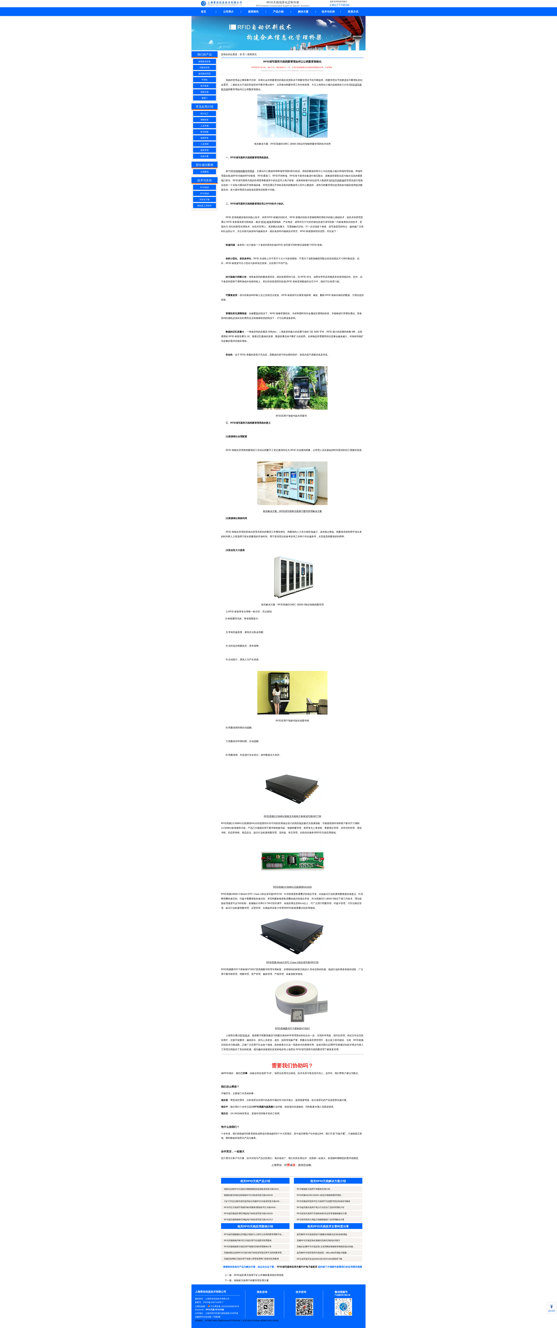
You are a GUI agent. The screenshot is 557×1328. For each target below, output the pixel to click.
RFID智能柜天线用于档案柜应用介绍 (313, 1189)
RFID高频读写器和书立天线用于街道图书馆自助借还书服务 (323, 1201)
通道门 (204, 98)
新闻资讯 (253, 11)
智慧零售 (204, 138)
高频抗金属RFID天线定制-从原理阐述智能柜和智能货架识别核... (326, 1246)
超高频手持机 (266, 1320)
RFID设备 (255, 1320)
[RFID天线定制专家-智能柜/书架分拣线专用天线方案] (222, 4)
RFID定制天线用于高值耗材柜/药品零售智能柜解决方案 (322, 1213)
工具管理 (204, 144)
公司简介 (228, 11)
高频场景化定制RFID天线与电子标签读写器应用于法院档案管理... (253, 1252)
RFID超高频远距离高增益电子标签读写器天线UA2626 (248, 1213)
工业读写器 (245, 1320)
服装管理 (204, 150)
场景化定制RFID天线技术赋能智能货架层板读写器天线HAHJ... (252, 1189)
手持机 (204, 80)
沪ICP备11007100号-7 (213, 1302)
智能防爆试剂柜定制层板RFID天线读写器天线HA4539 (248, 1195)
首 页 (242, 54)
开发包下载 (204, 199)
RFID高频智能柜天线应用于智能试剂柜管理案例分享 (247, 1246)
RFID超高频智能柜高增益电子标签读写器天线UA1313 (248, 1219)
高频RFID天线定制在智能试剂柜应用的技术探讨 (318, 1240)
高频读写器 (204, 67)
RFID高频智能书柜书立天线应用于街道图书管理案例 (247, 1240)
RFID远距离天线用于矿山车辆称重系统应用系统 (259, 1275)
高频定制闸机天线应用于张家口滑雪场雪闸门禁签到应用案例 (251, 1259)
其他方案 (204, 156)
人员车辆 (204, 126)
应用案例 (204, 172)
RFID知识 (204, 187)
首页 (203, 11)
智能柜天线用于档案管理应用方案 (251, 1280)
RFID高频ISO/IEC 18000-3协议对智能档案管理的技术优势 (301, 144)
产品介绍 (278, 11)
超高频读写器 (204, 73)
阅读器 (275, 1320)
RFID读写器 (235, 1320)
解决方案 (303, 11)
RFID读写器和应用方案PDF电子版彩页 (297, 1267)
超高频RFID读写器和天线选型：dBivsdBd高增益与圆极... (322, 1252)
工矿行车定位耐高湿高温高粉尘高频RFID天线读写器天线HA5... (252, 1201)
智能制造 (204, 119)
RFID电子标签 (211, 1320)
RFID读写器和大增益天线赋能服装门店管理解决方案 (320, 1219)
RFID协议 (204, 193)
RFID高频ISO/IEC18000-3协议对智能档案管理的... (320, 1195)
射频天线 (204, 92)
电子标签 (204, 86)
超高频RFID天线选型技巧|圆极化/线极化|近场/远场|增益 (322, 1234)
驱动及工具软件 (204, 205)
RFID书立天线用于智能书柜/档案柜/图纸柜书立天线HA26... (250, 1207)
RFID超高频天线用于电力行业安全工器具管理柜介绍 (320, 1207)
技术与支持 (328, 11)
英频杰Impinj (223, 1320)
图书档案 (204, 132)
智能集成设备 (204, 61)
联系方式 (353, 11)
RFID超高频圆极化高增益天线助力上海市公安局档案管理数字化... (253, 1234)
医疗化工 (204, 113)
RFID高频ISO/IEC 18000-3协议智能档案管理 (300, 604)
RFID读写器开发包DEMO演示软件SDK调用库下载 (319, 1259)
